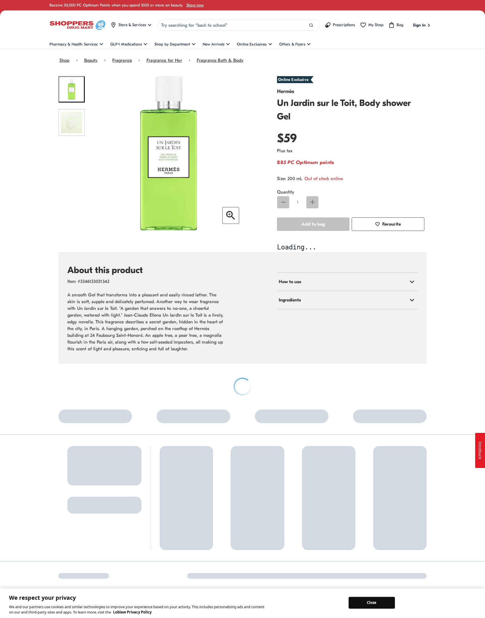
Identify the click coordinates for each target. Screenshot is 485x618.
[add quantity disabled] (312, 202)
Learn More (123, 545)
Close (372, 602)
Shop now (195, 5)
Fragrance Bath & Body (220, 60)
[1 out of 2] (71, 89)
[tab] (348, 392)
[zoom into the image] (230, 215)
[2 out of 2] (71, 122)
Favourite (391, 224)
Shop (65, 60)
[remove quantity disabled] (283, 202)
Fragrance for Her (164, 60)
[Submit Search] (311, 25)
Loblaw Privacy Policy (132, 612)
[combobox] (238, 25)
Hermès (285, 91)
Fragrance (122, 60)
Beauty (91, 60)
